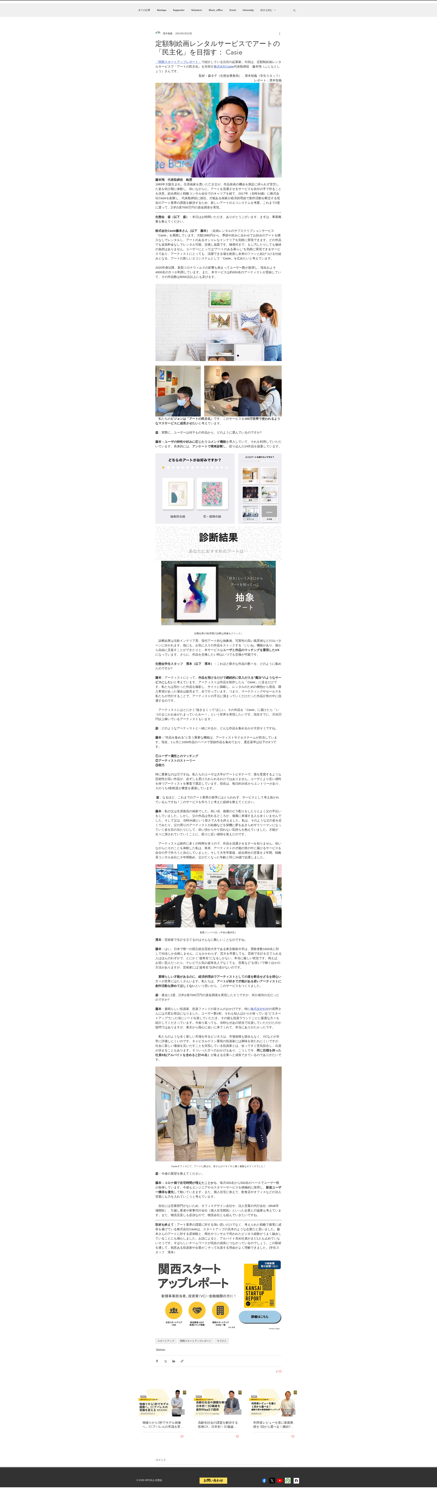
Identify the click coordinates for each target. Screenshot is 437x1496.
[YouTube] (280, 1480)
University (248, 10)
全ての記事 (144, 10)
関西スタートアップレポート (195, 1340)
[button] (294, 10)
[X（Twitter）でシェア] (165, 1361)
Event (233, 10)
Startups (161, 10)
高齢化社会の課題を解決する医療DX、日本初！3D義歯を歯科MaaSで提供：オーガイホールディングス (218, 1425)
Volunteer (196, 10)
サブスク (222, 1340)
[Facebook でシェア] (157, 1361)
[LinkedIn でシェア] (173, 1361)
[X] (272, 1480)
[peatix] (288, 1480)
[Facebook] (264, 1480)
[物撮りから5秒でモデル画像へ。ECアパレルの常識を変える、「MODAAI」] (163, 1402)
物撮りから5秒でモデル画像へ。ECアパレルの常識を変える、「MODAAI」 (163, 1425)
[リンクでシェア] (182, 1361)
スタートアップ (166, 1340)
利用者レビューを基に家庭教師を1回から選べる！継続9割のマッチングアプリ (273, 1425)
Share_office (216, 10)
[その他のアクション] (280, 33)
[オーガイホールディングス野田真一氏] (218, 1402)
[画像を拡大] (178, 391)
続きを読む (266, 10)
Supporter (178, 10)
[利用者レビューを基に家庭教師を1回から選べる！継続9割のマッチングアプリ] (274, 1402)
